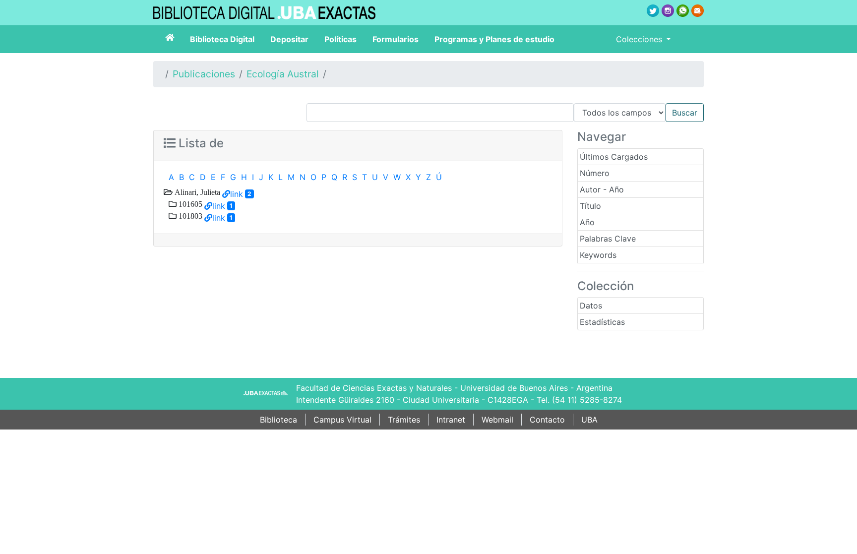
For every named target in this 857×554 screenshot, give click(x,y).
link (236, 194)
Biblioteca (278, 420)
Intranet (450, 420)
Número (595, 173)
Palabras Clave (608, 239)
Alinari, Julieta (196, 192)
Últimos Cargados (614, 157)
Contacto (547, 420)
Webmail (497, 420)
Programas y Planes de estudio (494, 39)
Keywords (598, 255)
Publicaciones (204, 74)
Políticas (340, 39)
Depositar (289, 39)
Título (590, 206)
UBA (589, 420)
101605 (189, 204)
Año (587, 222)
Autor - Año (602, 189)
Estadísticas (602, 322)
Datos (591, 305)
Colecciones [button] (640, 39)
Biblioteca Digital (222, 39)
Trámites (404, 420)
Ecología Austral (282, 74)
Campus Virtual (342, 420)
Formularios (395, 39)
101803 (189, 216)
